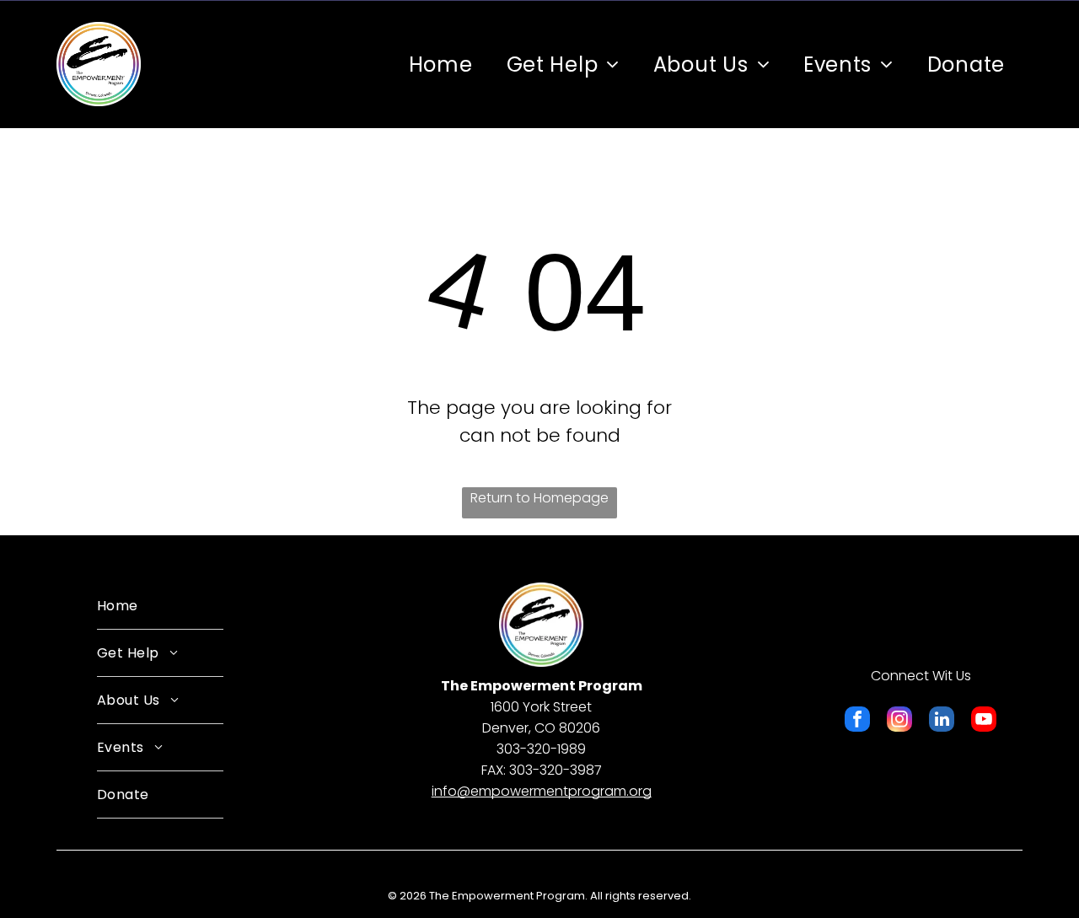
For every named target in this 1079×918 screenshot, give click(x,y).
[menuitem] (441, 64)
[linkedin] (941, 721)
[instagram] (899, 721)
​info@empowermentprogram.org (542, 791)
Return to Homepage (539, 497)
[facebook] (857, 721)
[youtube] (983, 721)
